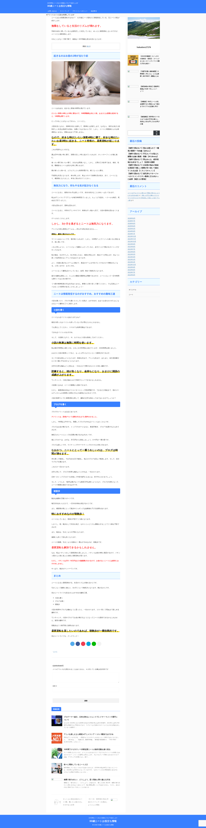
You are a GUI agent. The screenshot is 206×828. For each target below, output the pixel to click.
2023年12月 (132, 236)
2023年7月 (131, 249)
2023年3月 (131, 259)
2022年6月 (131, 275)
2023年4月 (131, 257)
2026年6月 (131, 223)
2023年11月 (132, 239)
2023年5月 (131, 254)
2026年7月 (131, 221)
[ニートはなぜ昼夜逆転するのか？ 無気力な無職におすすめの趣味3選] (88, 644)
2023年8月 (131, 246)
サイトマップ (64, 11)
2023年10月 (132, 241)
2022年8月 (131, 270)
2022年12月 (132, 264)
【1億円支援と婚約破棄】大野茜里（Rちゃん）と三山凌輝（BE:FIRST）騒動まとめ (149, 73)
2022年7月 (131, 272)
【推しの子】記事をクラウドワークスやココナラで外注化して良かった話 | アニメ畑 (144, 198)
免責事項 (94, 11)
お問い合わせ (52, 11)
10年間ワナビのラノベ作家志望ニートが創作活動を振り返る (87, 749)
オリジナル (132, 290)
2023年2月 (131, 262)
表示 (88, 46)
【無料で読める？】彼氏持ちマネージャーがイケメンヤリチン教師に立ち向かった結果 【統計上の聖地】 (143, 176)
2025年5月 (131, 228)
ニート (55, 651)
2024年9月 (131, 231)
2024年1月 (131, 234)
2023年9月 (131, 244)
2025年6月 (131, 226)
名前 (55, 686)
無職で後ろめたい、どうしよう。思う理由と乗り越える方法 (87, 779)
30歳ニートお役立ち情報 (59, 6)
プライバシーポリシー (79, 11)
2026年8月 (131, 218)
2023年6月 (131, 252)
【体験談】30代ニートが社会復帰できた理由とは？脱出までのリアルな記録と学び (150, 104)
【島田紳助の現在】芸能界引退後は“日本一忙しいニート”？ (150, 88)
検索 (157, 133)
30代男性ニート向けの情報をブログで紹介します (103, 818)
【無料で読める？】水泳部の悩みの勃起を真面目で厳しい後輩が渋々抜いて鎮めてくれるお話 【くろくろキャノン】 (143, 168)
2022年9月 (131, 267)
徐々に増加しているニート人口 (76, 764)
